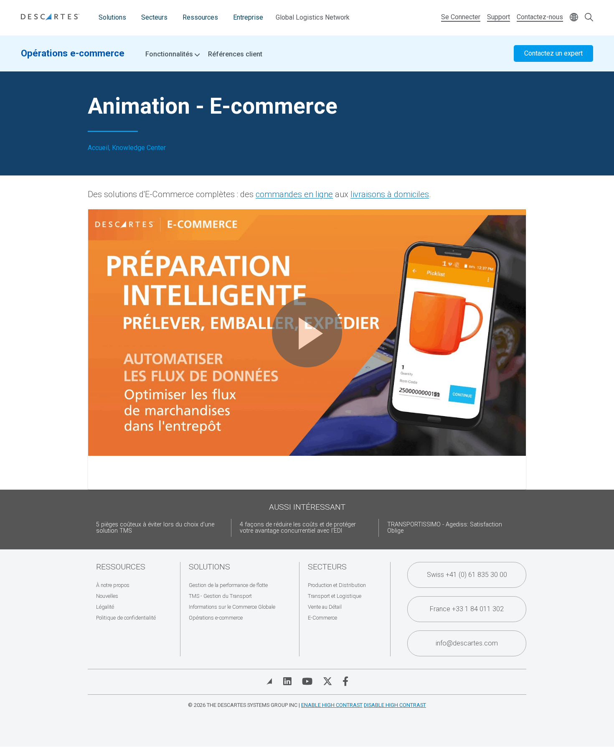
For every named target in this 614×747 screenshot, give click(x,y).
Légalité (105, 607)
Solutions (112, 17)
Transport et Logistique (334, 596)
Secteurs (154, 17)
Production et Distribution (337, 585)
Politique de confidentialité (126, 618)
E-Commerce (322, 618)
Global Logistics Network (313, 17)
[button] (307, 332)
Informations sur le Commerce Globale (232, 607)
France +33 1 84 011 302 (467, 609)
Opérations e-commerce (72, 53)
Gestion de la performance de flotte (228, 585)
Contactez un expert (553, 53)
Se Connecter (460, 17)
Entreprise (248, 17)
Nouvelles (107, 596)
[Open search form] (589, 18)
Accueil (98, 148)
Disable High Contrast (395, 705)
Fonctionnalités (170, 54)
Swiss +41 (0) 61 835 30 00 (467, 575)
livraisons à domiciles (389, 194)
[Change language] (574, 18)
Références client (235, 54)
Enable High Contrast (332, 705)
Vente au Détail (325, 607)
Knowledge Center (139, 148)
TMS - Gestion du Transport (220, 596)
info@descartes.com (467, 643)
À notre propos (112, 585)
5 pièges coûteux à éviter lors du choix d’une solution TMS (155, 528)
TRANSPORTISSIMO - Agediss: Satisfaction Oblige (444, 528)
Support (498, 17)
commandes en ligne (294, 194)
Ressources (200, 17)
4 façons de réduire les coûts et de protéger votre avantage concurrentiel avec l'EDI (298, 528)
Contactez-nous (540, 17)
